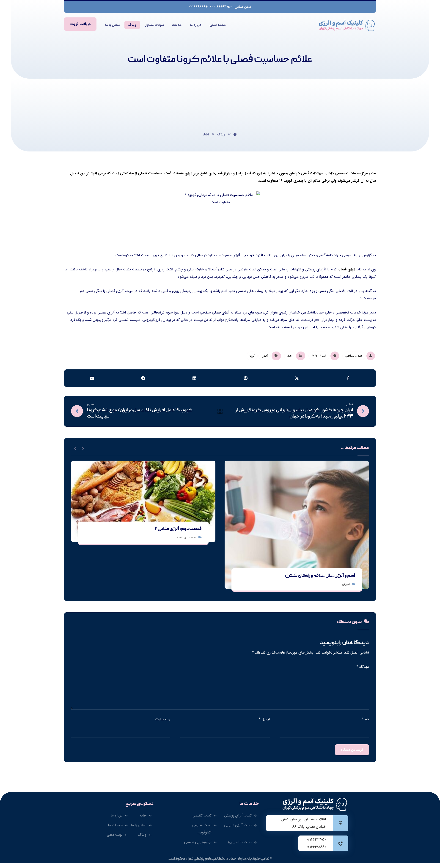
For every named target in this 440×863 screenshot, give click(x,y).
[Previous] (83, 448)
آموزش (346, 584)
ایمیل (264, 719)
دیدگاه (363, 667)
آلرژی (264, 356)
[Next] (75, 448)
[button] (348, 378)
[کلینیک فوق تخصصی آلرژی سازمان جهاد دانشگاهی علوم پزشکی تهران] (347, 25)
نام (365, 719)
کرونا (252, 356)
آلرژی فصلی (346, 269)
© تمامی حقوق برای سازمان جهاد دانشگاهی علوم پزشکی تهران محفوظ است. (220, 858)
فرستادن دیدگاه (352, 750)
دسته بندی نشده (186, 537)
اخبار (289, 356)
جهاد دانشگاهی (354, 356)
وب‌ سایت (162, 719)
